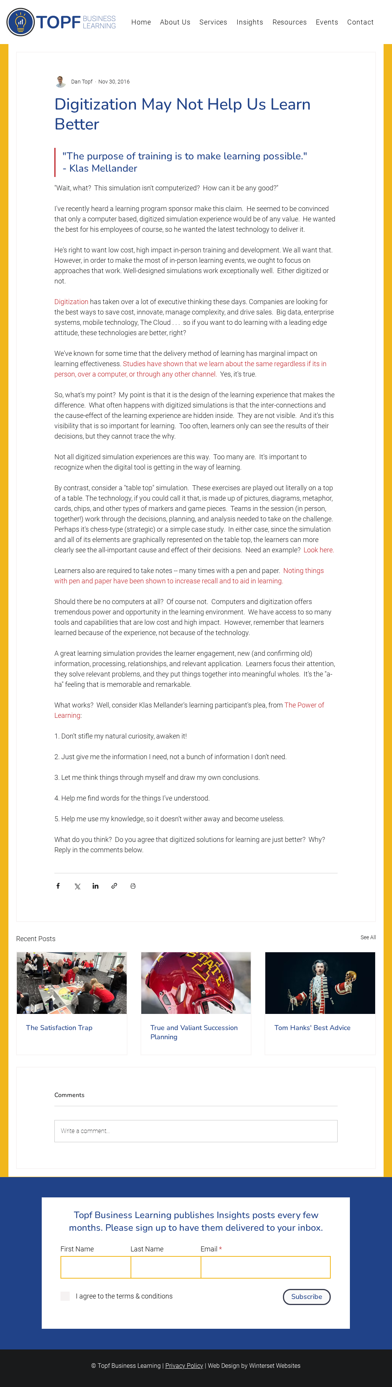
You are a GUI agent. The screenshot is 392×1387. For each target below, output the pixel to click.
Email (209, 1249)
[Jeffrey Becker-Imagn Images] (196, 983)
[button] (175, 22)
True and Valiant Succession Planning (194, 1032)
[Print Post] (133, 885)
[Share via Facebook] (58, 885)
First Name (77, 1249)
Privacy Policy (184, 1365)
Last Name (147, 1249)
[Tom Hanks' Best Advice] (320, 983)
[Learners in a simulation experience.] (72, 983)
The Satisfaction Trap (59, 1027)
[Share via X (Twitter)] (76, 885)
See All (368, 937)
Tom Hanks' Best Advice (312, 1027)
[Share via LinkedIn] (95, 885)
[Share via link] (114, 885)
